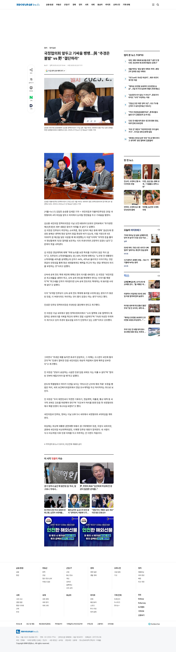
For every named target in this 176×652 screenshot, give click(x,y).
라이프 (107, 4)
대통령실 (141, 572)
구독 (31, 100)
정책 (43, 572)
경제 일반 (93, 572)
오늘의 (132, 230)
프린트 (31, 91)
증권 (17, 575)
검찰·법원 (19, 602)
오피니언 (116, 4)
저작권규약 (58, 624)
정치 (80, 4)
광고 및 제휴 (30, 624)
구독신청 (90, 624)
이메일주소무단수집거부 (74, 624)
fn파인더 (117, 599)
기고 (115, 575)
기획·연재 (126, 4)
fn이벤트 (141, 607)
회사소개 (19, 624)
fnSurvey (142, 603)
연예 (91, 599)
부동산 (58, 4)
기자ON (141, 611)
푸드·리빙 (93, 609)
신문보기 (141, 615)
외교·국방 (141, 582)
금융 (17, 572)
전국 (17, 612)
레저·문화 (93, 612)
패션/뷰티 (93, 602)
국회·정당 (141, 575)
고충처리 (100, 624)
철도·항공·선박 (47, 578)
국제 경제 (45, 599)
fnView (141, 599)
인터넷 (68, 582)
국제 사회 (45, 605)
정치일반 (52, 48)
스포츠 (92, 605)
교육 (17, 609)
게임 (67, 578)
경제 (74, 4)
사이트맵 (110, 624)
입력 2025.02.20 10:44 (57, 65)
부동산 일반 (46, 582)
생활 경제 (93, 575)
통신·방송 (69, 575)
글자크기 (31, 83)
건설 (43, 575)
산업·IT (67, 4)
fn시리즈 (117, 602)
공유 (31, 73)
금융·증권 (49, 4)
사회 (86, 4)
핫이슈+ (117, 605)
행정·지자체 (20, 605)
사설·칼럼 (117, 572)
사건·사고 (19, 599)
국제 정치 (45, 602)
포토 (139, 595)
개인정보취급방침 (44, 624)
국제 (93, 4)
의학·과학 (69, 588)
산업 (67, 572)
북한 (139, 578)
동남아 (99, 4)
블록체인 (69, 585)
